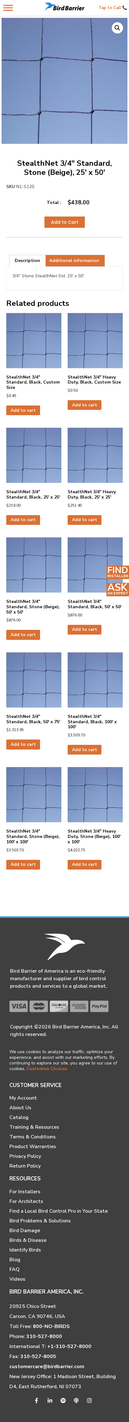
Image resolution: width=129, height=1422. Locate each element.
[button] (117, 28)
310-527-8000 (44, 1336)
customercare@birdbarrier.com (46, 1366)
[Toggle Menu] (8, 8)
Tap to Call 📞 (113, 8)
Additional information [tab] (74, 261)
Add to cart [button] (23, 410)
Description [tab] (27, 261)
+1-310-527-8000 (69, 1346)
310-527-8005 (38, 1356)
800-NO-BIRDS (51, 1326)
